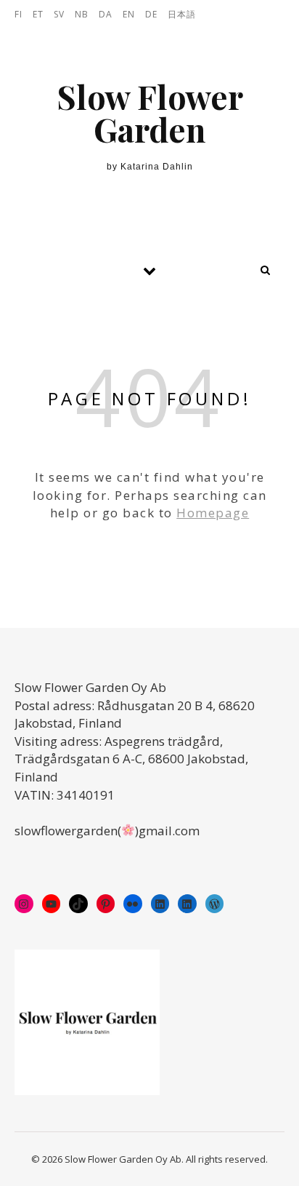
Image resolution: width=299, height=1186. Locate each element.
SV (59, 14)
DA (105, 14)
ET (38, 14)
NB (82, 14)
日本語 (182, 14)
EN (129, 14)
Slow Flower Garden (150, 113)
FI (18, 14)
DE (151, 14)
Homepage (212, 512)
